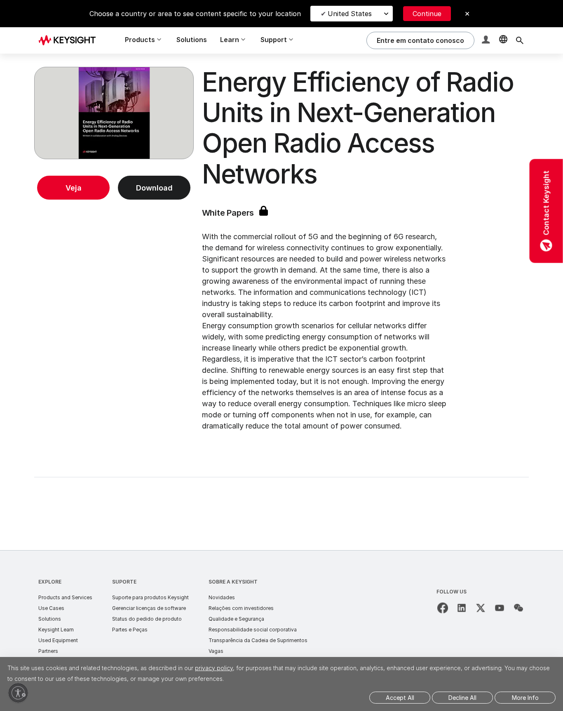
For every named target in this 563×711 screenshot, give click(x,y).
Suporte (124, 582)
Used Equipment (58, 640)
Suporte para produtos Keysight (150, 597)
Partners (48, 651)
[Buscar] (520, 40)
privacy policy (214, 667)
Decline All (462, 697)
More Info (525, 697)
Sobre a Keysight (233, 582)
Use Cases (51, 608)
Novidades (222, 597)
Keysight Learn (56, 629)
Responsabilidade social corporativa (253, 629)
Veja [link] (74, 188)
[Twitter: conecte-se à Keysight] (480, 608)
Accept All (400, 697)
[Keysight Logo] (70, 40)
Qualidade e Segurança (236, 619)
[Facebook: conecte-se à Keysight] (442, 608)
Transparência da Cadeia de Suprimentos (258, 640)
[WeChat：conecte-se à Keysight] (518, 608)
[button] (487, 40)
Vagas (216, 651)
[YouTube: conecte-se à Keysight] (499, 608)
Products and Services (65, 597)
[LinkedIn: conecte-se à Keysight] (461, 608)
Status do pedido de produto (147, 619)
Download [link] (154, 188)
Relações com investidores (241, 608)
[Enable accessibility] (18, 693)
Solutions (191, 39)
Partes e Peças (130, 629)
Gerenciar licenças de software (149, 608)
